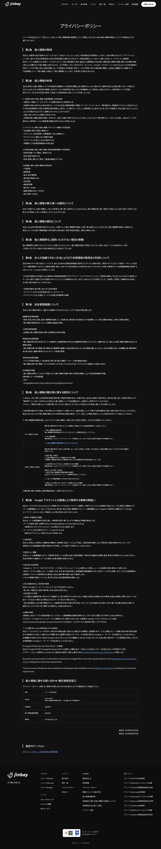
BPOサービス (45, 808)
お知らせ (112, 4)
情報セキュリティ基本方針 (92, 792)
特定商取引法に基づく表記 (92, 805)
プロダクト (65, 4)
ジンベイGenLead (47, 783)
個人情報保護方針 (89, 796)
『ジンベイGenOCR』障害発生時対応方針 (138, 787)
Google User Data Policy (103, 668)
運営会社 (86, 778)
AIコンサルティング (47, 799)
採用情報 (135, 4)
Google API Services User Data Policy (98, 652)
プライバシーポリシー (90, 787)
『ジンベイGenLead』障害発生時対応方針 (138, 801)
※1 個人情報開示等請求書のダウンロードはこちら (61, 443)
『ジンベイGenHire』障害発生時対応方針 (138, 814)
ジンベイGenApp (47, 787)
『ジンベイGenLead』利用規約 (134, 792)
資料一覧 (102, 4)
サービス (75, 4)
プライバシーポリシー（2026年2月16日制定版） (40, 751)
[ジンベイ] (13, 4)
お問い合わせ (148, 4)
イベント (93, 4)
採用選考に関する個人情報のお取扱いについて (99, 801)
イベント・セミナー (68, 787)
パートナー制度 (123, 4)
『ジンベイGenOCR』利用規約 (134, 778)
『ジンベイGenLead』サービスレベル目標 (138, 796)
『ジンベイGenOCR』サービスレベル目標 (138, 783)
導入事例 (84, 4)
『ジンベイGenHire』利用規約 (134, 805)
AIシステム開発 (46, 804)
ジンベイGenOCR (47, 778)
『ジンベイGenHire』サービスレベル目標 (138, 810)
